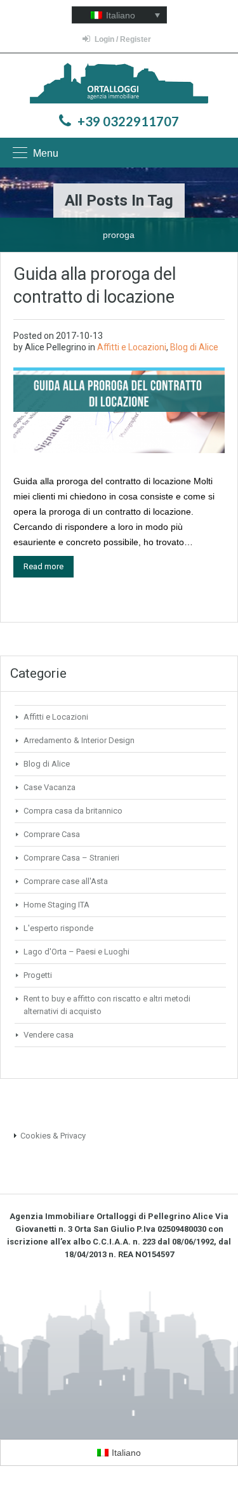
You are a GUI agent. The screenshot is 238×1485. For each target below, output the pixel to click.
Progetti (37, 975)
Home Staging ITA (56, 904)
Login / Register (123, 39)
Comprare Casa (51, 834)
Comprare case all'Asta (65, 881)
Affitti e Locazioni (131, 347)
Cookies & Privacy (53, 1135)
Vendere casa (48, 1035)
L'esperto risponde (58, 928)
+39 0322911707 (128, 121)
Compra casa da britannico (72, 810)
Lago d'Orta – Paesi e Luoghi (76, 951)
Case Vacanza (49, 787)
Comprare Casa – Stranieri (71, 857)
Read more (43, 566)
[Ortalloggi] (119, 85)
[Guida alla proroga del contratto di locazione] (119, 411)
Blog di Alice (194, 347)
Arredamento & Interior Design (79, 740)
